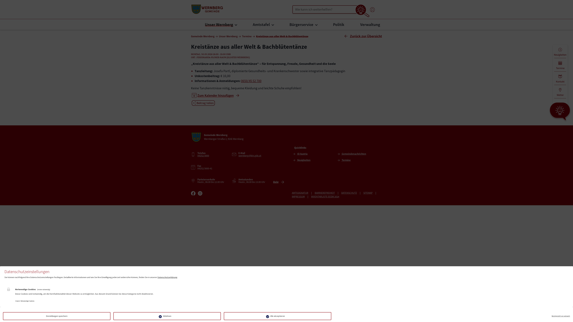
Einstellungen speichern (56, 316)
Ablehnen (167, 316)
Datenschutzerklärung (167, 277)
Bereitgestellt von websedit (561, 316)
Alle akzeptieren (277, 316)
